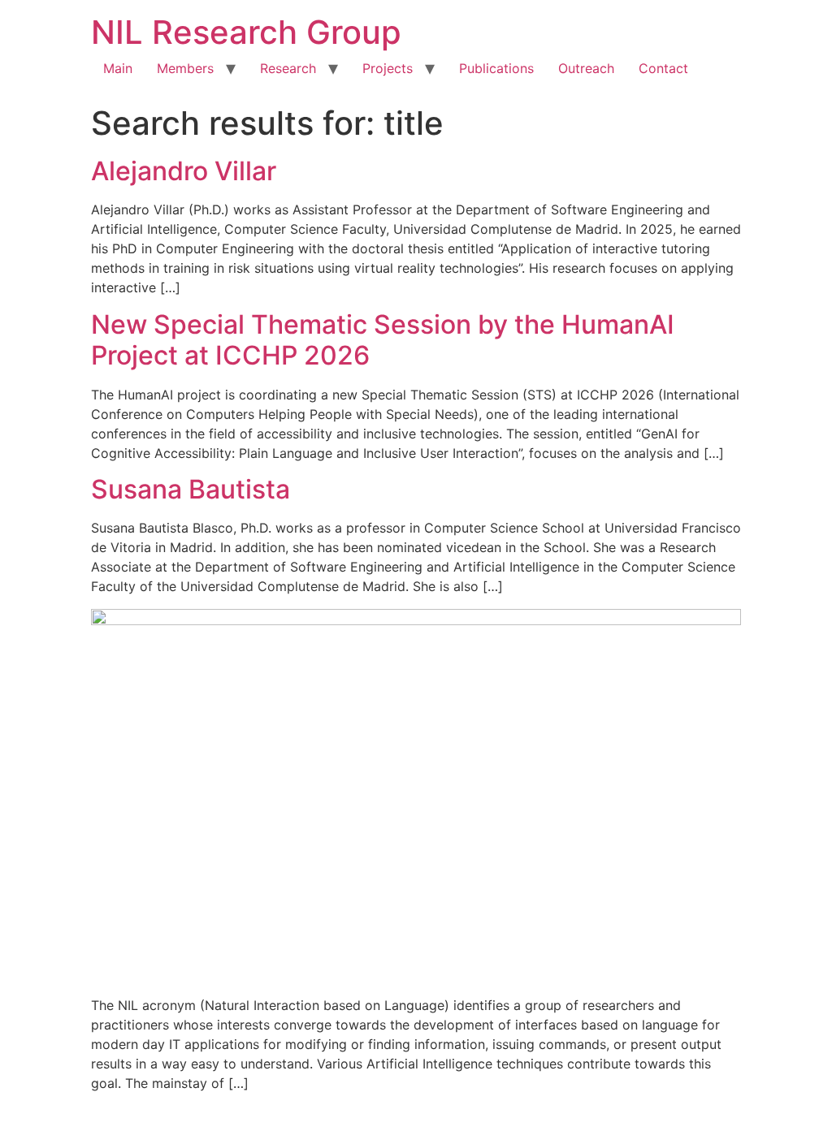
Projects (387, 68)
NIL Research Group (246, 32)
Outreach (586, 68)
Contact (663, 68)
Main (117, 68)
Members (185, 68)
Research (288, 68)
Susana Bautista (190, 489)
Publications (496, 68)
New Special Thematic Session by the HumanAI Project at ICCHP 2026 (382, 340)
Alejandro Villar (183, 171)
